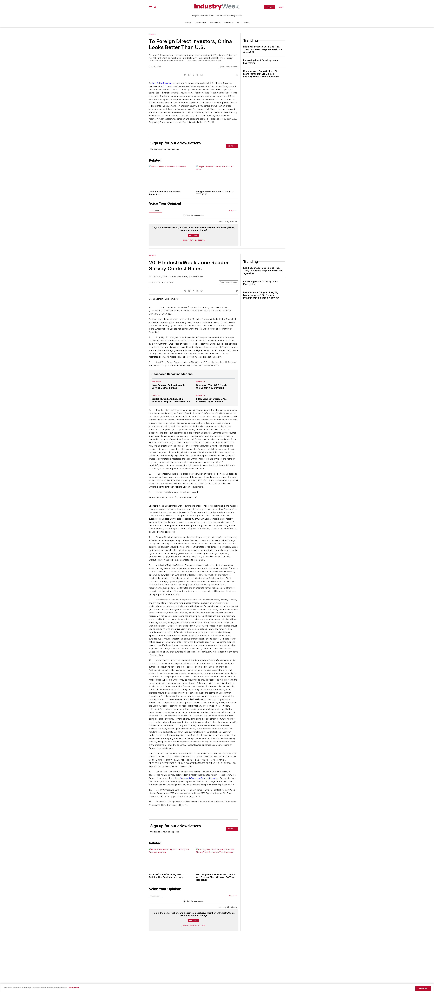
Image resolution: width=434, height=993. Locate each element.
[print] (237, 75)
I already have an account (193, 240)
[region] (193, 216)
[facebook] (185, 75)
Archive (152, 34)
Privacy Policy (74, 987)
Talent (188, 22)
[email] (201, 75)
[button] (150, 7)
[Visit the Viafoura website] (232, 222)
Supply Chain (243, 22)
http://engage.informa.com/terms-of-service (196, 791)
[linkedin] (189, 75)
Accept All (423, 988)
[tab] (155, 210)
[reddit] (197, 75)
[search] (155, 7)
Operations (215, 22)
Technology (200, 22)
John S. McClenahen (161, 83)
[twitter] (193, 75)
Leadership (229, 22)
